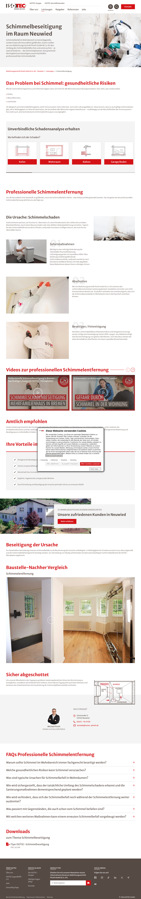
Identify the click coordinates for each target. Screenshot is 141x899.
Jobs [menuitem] (84, 9)
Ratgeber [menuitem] (60, 9)
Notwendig (44, 460)
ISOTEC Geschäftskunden (55, 3)
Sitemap (50, 897)
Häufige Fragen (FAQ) (34, 880)
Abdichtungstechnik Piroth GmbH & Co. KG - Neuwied (25, 71)
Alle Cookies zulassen (90, 464)
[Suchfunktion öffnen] (116, 6)
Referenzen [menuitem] (73, 9)
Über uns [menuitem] (34, 9)
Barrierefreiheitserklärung (15, 897)
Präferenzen (54, 460)
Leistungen (50, 71)
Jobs (8, 883)
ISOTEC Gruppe (35, 3)
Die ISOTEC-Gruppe (33, 874)
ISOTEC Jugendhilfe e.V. (13, 878)
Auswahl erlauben (70, 464)
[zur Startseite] (16, 7)
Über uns (9, 873)
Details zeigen (94, 469)
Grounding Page (12, 887)
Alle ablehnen (53, 464)
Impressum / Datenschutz (36, 897)
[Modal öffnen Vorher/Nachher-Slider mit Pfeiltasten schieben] (70, 620)
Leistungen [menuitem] (46, 9)
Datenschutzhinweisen (54, 455)
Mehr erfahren (67, 521)
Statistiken (64, 460)
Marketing (73, 460)
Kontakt (128, 6)
